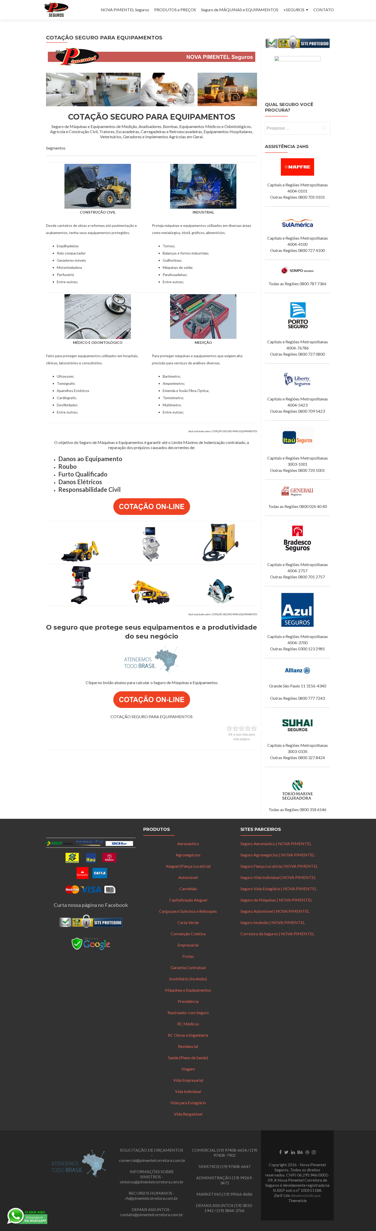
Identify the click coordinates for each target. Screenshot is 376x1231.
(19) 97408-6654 (232, 1150)
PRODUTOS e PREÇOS (175, 9)
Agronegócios (188, 854)
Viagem (188, 1068)
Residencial (188, 1046)
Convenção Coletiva (188, 933)
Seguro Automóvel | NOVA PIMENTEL (274, 911)
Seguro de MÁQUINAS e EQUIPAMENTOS (239, 9)
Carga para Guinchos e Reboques (188, 911)
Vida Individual (188, 1091)
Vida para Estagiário (188, 1102)
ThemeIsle (297, 1200)
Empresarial (188, 944)
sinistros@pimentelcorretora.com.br (152, 1181)
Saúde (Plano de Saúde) (188, 1057)
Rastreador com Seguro (188, 1012)
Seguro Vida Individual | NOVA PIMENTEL (278, 877)
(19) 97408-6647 (235, 1166)
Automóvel (188, 877)
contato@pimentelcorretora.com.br (151, 1214)
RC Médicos (188, 1023)
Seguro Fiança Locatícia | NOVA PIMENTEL (279, 866)
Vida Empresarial (188, 1080)
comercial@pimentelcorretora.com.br (152, 1160)
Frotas (188, 956)
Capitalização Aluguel (188, 899)
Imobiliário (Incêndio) (188, 978)
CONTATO (323, 9)
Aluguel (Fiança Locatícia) (188, 866)
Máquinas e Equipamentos (188, 990)
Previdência (188, 1001)
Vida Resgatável (188, 1113)
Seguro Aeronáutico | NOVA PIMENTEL (276, 843)
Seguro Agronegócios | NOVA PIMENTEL (277, 854)
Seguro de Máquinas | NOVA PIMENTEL (276, 899)
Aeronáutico (188, 843)
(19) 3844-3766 (231, 1210)
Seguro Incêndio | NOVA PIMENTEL (272, 922)
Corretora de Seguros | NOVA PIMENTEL (277, 933)
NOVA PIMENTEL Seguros (125, 9)
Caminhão (188, 888)
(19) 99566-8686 (237, 1194)
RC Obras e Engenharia (188, 1035)
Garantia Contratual (188, 967)
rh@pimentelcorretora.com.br (151, 1198)
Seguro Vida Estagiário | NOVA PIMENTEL (278, 888)
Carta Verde (188, 922)
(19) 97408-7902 (235, 1153)
